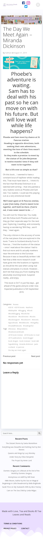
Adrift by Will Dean (28, 477)
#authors (29, 307)
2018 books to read (31, 335)
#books (32, 316)
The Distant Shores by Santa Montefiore (21, 443)
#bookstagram (14, 320)
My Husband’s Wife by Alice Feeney (27, 487)
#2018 (10, 307)
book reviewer (24, 341)
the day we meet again (17, 350)
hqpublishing (13, 344)
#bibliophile (12, 310)
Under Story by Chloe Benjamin (21, 457)
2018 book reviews (15, 335)
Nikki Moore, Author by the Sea (17, 480)
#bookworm (26, 320)
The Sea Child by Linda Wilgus (24, 490)
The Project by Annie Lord (21, 460)
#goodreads (13, 323)
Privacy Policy (10, 528)
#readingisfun (28, 326)
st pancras (20, 347)
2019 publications (15, 338)
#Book (29, 310)
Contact (25, 528)
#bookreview (23, 316)
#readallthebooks (15, 326)
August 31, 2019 (20, 53)
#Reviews (12, 329)
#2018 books (19, 307)
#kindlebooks (24, 323)
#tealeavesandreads (16, 332)
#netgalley (34, 323)
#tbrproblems (22, 329)
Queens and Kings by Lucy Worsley (21, 453)
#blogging (22, 310)
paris (36, 344)
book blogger (28, 338)
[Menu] (38, 5)
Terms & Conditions (13, 523)
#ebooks (35, 320)
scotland (11, 347)
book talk (35, 341)
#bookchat (25, 313)
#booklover (12, 316)
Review (15, 304)
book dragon (13, 341)
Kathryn (8, 53)
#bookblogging (14, 313)
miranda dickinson (26, 344)
